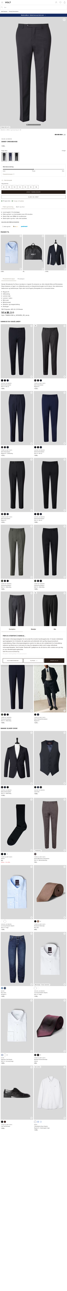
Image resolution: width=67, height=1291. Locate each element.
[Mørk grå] (35, 380)
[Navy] (4, 156)
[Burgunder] (38, 1055)
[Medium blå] (5, 988)
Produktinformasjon (8, 174)
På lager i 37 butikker (18, 201)
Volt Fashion (4, 11)
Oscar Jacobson (6, 139)
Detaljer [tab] (33, 629)
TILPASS (32, 660)
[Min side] (56, 2)
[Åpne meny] (2, 2)
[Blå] (10, 156)
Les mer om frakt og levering (10, 222)
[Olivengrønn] (2, 581)
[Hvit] (2, 921)
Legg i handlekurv (33, 192)
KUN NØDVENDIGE (12, 660)
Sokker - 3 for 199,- (5, 862)
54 (25, 187)
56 (31, 187)
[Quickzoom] (20, 269)
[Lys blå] (5, 921)
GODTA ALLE (54, 660)
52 (20, 187)
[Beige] (38, 921)
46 (4, 187)
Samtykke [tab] (12, 629)
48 (9, 187)
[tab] (8, 207)
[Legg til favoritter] (64, 19)
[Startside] (8, 2)
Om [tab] (55, 629)
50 (14, 187)
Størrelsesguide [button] (8, 180)
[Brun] (35, 854)
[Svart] (16, 156)
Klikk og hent (33, 197)
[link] (56, 2)
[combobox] (35, 7)
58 (36, 187)
